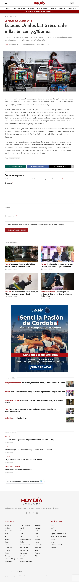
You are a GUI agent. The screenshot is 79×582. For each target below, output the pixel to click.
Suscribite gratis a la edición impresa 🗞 (39, 12)
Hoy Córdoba (19, 8)
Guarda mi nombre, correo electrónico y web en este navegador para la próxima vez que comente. (35, 224)
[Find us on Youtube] (37, 513)
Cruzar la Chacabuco (16, 418)
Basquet (7, 539)
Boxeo (7, 542)
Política (62, 8)
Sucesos (8, 456)
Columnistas (8, 547)
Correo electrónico (11, 216)
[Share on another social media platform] (72, 166)
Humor (22, 559)
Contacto (53, 547)
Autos (6, 533)
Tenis (36, 550)
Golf (21, 536)
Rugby (36, 533)
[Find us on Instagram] (33, 513)
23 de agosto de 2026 (11, 269)
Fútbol (7, 446)
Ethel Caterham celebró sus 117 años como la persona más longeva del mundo (57, 265)
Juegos (53, 539)
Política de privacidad (57, 545)
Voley (36, 556)
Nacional (37, 528)
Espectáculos (8, 561)
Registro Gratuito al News (58, 533)
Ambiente (8, 525)
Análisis (53, 8)
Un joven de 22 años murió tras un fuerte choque (23, 459)
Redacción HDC (15, 44)
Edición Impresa (55, 531)
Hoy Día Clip (24, 550)
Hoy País (31, 8)
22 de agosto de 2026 (47, 269)
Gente (22, 533)
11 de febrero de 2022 (28, 44)
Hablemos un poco (25, 539)
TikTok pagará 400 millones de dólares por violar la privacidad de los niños (56, 293)
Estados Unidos (14, 158)
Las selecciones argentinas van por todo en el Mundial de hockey (29, 439)
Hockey (7, 436)
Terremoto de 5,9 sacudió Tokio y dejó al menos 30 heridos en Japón (20, 265)
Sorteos (53, 542)
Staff (52, 528)
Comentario (9, 183)
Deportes (7, 556)
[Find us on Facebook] (26, 513)
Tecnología (38, 547)
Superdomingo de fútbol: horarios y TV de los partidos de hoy (28, 449)
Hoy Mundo (42, 8)
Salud (36, 536)
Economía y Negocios (12, 466)
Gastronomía (24, 531)
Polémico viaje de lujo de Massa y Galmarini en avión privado (35, 382)
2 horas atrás (9, 442)
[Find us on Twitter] (30, 513)
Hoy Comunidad (25, 545)
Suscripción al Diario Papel (58, 536)
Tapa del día (39, 545)
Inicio (8, 8)
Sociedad (37, 539)
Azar (6, 536)
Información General (26, 561)
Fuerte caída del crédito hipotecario (18, 469)
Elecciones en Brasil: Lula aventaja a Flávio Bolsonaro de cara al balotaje (21, 292)
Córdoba (7, 550)
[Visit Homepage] (39, 3)
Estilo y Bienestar (25, 525)
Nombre (8, 207)
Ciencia (7, 545)
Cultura (7, 553)
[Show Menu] (6, 3)
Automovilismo (9, 531)
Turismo (37, 553)
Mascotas (37, 525)
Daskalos (46, 576)
